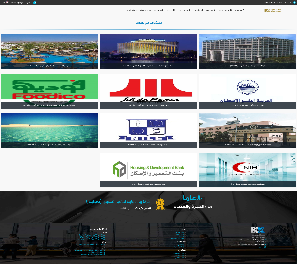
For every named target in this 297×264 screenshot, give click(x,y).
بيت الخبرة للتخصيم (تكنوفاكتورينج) (92, 237)
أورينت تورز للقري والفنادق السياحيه (93, 254)
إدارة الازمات (180, 245)
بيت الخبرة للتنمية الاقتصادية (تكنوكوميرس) (90, 245)
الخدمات (209, 10)
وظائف (169, 10)
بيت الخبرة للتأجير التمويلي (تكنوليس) (92, 235)
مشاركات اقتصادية (177, 238)
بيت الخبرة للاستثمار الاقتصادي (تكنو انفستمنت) (89, 250)
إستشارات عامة (179, 247)
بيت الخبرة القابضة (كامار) (96, 252)
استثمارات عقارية (178, 254)
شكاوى (261, 247)
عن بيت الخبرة (224, 10)
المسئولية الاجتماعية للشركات (137, 10)
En (4, 2)
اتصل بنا (157, 10)
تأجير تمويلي (180, 232)
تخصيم (181, 236)
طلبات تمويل (183, 10)
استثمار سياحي (179, 256)
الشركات (197, 10)
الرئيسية (238, 10)
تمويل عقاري (180, 234)
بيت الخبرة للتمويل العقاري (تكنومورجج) (91, 239)
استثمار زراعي (179, 258)
